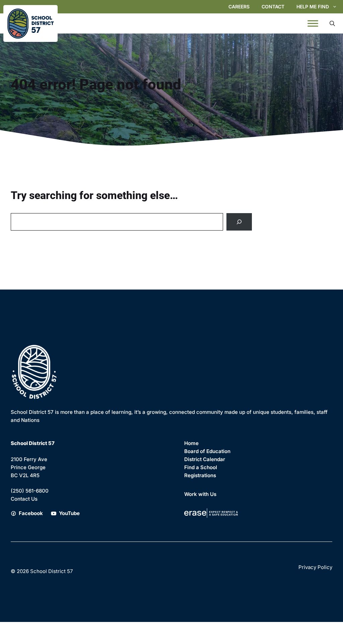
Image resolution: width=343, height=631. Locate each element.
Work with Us (200, 494)
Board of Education (207, 451)
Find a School (200, 467)
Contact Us (24, 499)
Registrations (200, 475)
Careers (239, 6)
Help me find (312, 6)
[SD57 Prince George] (30, 23)
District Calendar (204, 459)
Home (191, 443)
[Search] (239, 222)
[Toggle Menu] (312, 23)
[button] (332, 23)
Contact (273, 6)
